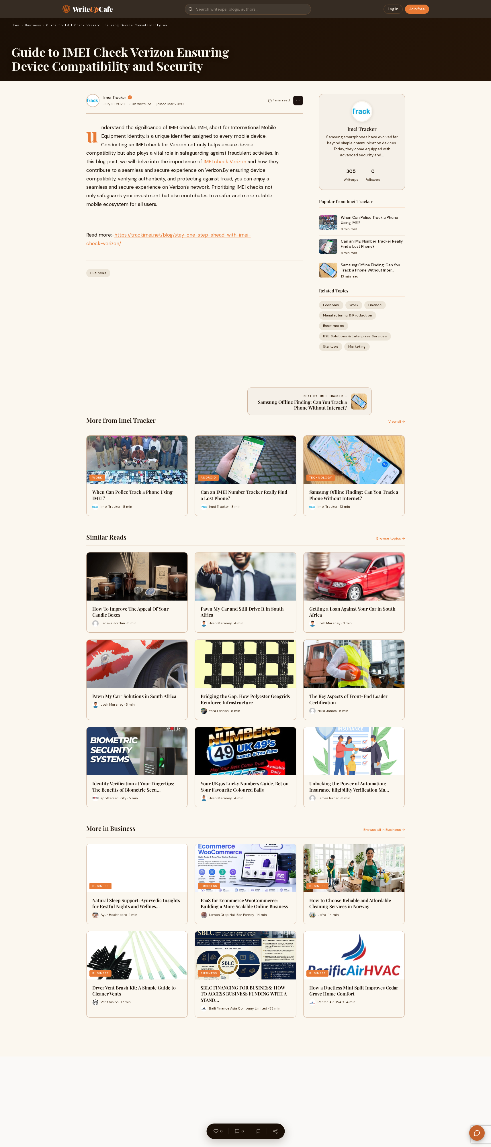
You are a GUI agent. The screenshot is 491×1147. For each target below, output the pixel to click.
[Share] (275, 1131)
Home (15, 25)
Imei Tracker (114, 97)
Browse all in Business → (384, 829)
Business (33, 25)
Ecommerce (334, 325)
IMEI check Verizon (225, 161)
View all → (396, 421)
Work (353, 305)
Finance (375, 305)
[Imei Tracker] (92, 100)
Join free (417, 9)
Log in (393, 9)
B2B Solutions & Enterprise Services (355, 336)
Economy (331, 305)
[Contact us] (477, 1133)
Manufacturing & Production (347, 315)
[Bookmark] (258, 1131)
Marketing (357, 346)
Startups (330, 346)
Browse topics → (390, 538)
